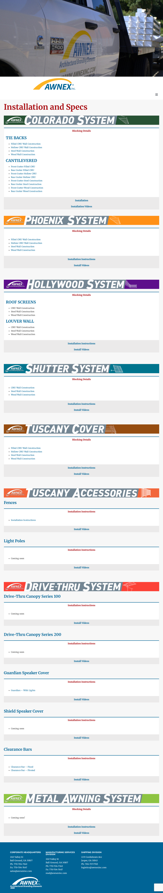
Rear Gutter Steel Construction (26, 184)
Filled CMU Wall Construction (26, 144)
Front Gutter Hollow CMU (24, 173)
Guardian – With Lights (23, 690)
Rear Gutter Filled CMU (22, 170)
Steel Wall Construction (23, 151)
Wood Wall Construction (23, 154)
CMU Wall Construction (23, 387)
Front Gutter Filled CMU (23, 166)
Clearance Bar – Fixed (22, 767)
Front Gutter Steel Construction (26, 180)
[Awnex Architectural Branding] (54, 79)
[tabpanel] (81, 165)
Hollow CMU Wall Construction (26, 147)
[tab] (81, 131)
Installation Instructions (23, 520)
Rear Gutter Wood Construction (26, 191)
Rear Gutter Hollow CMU (23, 177)
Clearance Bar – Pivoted (23, 770)
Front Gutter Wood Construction (27, 187)
